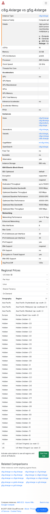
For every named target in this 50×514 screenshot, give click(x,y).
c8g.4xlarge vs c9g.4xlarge (12, 475)
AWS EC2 (20, 502)
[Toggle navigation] (46, 3)
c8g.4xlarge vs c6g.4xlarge (12, 472)
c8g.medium (43, 123)
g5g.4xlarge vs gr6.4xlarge (11, 485)
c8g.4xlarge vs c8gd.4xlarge (12, 478)
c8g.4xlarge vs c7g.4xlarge (35, 472)
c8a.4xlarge (43, 134)
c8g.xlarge (43, 125)
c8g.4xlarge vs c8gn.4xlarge (37, 478)
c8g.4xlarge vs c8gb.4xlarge (36, 475)
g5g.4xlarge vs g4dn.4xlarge (12, 482)
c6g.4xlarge (43, 129)
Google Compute (7, 505)
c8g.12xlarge (44, 118)
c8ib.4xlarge (44, 138)
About (27, 509)
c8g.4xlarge (43, 16)
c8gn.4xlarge (44, 136)
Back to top (44, 502)
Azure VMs (29, 502)
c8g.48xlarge (44, 120)
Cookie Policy (16, 511)
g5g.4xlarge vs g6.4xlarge (36, 482)
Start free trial (43, 454)
